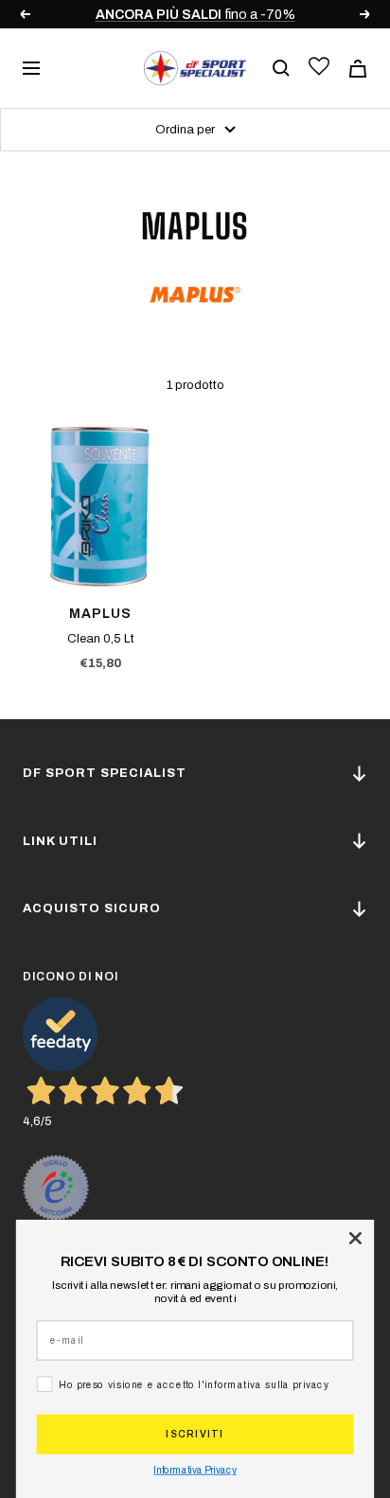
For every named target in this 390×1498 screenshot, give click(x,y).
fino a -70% (195, 15)
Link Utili (60, 841)
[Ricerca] (281, 68)
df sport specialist (104, 773)
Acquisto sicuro (92, 908)
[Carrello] (357, 69)
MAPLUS (100, 614)
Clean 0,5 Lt (100, 638)
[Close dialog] (355, 1237)
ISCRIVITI (194, 1434)
